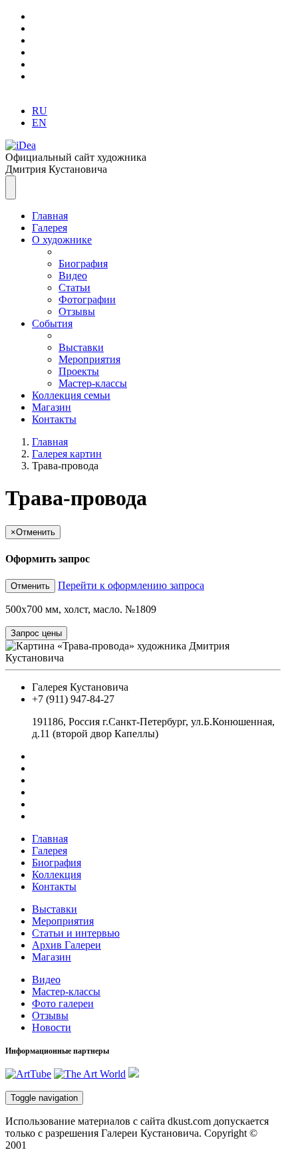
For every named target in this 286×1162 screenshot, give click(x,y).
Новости (51, 1027)
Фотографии (87, 299)
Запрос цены (36, 633)
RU (39, 110)
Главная (50, 215)
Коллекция (56, 874)
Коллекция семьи (71, 395)
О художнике (62, 239)
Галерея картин (67, 453)
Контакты (54, 419)
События (52, 323)
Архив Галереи (66, 945)
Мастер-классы (93, 383)
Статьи (74, 287)
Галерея (49, 227)
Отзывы (77, 311)
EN (39, 122)
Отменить (30, 586)
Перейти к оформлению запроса (131, 585)
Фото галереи (63, 1003)
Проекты (79, 371)
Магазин (51, 407)
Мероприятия (89, 359)
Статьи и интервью (76, 933)
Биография (83, 263)
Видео (73, 275)
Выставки (81, 347)
